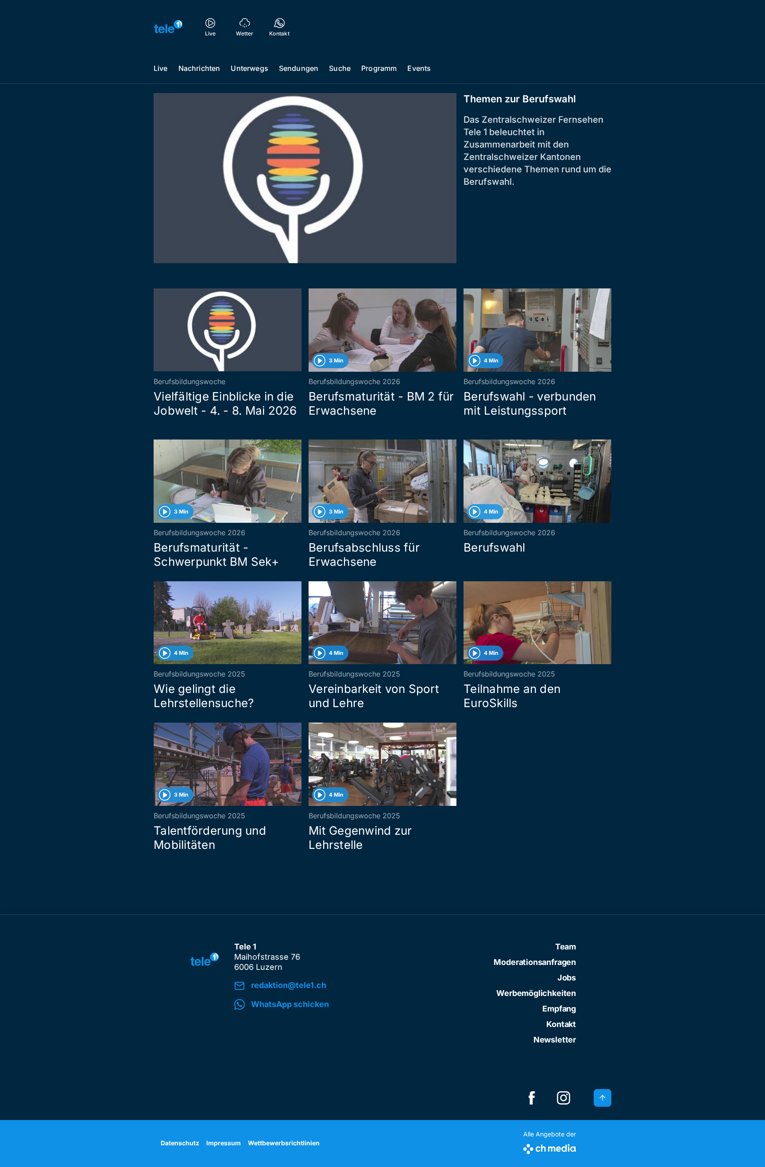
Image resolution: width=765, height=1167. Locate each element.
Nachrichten (199, 68)
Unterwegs (249, 68)
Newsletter (554, 1039)
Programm (379, 68)
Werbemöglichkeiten (536, 993)
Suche (340, 68)
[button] (356, 1004)
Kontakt (561, 1024)
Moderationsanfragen (535, 962)
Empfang (559, 1008)
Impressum (223, 1143)
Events (419, 68)
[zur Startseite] (168, 26)
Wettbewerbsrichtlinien (284, 1143)
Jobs (566, 977)
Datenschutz (180, 1143)
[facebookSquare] (532, 1098)
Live (161, 68)
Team (565, 946)
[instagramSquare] (563, 1098)
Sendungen (298, 68)
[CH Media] (549, 1147)
